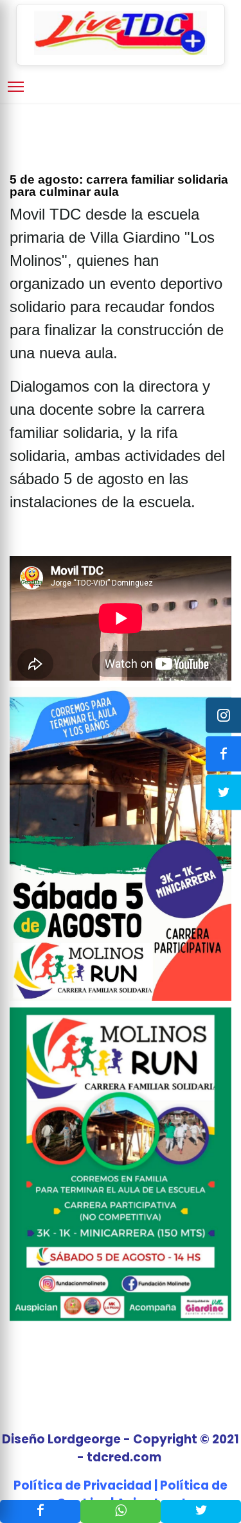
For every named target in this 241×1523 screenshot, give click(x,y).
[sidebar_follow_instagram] (223, 715)
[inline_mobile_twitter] (201, 1511)
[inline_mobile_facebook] (40, 1511)
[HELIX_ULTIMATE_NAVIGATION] (16, 87)
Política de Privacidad (82, 1485)
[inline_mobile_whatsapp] (120, 1511)
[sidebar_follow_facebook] (223, 754)
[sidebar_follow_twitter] (223, 792)
